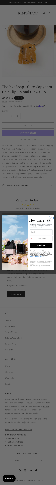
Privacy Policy (34, 256)
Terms (41, 256)
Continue (41, 245)
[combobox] (33, 238)
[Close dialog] (51, 218)
